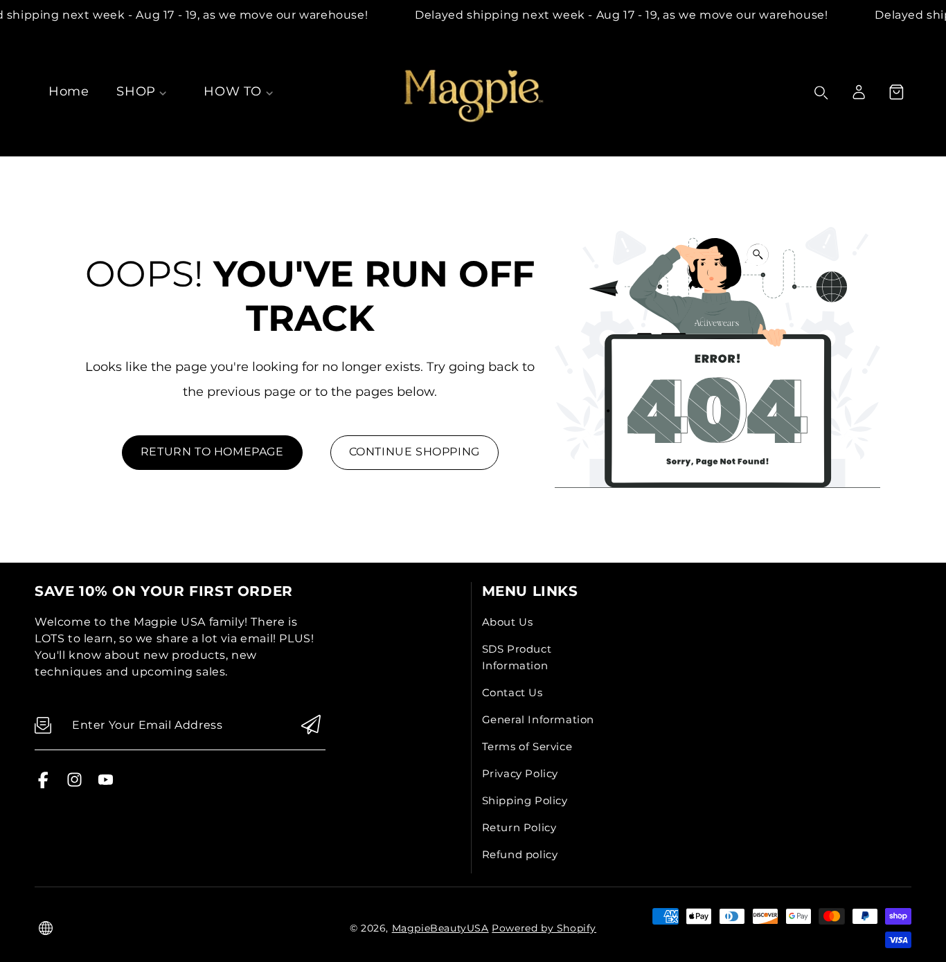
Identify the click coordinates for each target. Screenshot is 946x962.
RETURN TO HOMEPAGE (212, 451)
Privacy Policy (520, 773)
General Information (538, 719)
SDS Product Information (517, 657)
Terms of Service (527, 746)
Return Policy (519, 827)
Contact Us (512, 692)
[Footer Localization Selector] (46, 928)
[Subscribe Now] (310, 726)
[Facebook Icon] (43, 784)
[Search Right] (821, 93)
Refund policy (520, 854)
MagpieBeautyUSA (440, 928)
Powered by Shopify (544, 928)
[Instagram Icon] (74, 784)
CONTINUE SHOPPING (414, 451)
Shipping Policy (525, 800)
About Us (507, 621)
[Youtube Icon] (105, 784)
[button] (896, 92)
